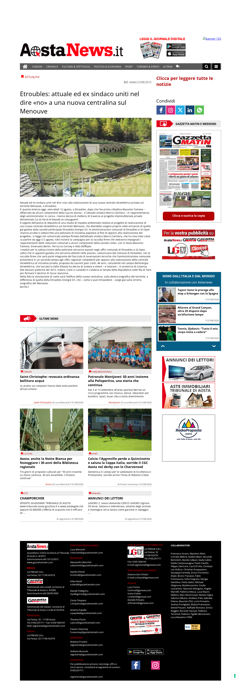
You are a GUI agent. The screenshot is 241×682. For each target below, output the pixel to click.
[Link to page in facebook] (160, 110)
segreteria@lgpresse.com (147, 564)
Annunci (96, 493)
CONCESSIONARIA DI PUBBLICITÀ (145, 544)
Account (132, 583)
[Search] (206, 66)
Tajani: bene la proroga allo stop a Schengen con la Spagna (198, 291)
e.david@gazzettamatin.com (85, 584)
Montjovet (114, 402)
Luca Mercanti (62, 402)
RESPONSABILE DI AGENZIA (142, 570)
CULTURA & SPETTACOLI (76, 66)
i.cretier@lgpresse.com (139, 596)
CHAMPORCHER (32, 498)
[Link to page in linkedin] (189, 110)
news (133, 82)
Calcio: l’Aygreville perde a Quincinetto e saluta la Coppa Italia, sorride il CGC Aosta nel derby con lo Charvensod (119, 462)
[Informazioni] (178, 66)
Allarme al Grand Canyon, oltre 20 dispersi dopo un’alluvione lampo (195, 311)
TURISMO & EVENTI (148, 66)
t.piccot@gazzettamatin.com (85, 622)
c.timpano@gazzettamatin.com (86, 603)
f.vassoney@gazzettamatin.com (87, 632)
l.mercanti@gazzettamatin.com (86, 552)
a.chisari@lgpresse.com (146, 577)
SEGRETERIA (76, 637)
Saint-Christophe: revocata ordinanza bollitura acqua (49, 378)
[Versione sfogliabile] (151, 48)
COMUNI (37, 66)
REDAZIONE (33, 615)
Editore (31, 567)
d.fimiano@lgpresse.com (140, 603)
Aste (25, 493)
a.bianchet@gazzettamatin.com (86, 565)
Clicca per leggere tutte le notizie (184, 81)
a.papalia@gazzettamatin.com (86, 613)
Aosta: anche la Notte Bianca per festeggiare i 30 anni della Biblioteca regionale (49, 462)
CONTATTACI (77, 659)
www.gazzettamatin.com (40, 562)
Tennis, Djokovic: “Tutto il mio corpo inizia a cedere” (198, 330)
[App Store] (176, 54)
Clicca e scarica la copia (188, 216)
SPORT (129, 66)
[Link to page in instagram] (170, 110)
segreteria (64, 518)
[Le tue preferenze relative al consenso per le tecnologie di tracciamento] (234, 675)
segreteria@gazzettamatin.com (48, 625)
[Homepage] (25, 66)
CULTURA (27, 453)
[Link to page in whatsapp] (199, 110)
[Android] (176, 46)
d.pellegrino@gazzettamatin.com (87, 594)
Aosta (49, 484)
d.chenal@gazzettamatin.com (85, 574)
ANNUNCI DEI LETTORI (105, 498)
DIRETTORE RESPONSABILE (84, 545)
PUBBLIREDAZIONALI (101, 371)
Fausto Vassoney (129, 484)
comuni (27, 371)
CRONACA (52, 66)
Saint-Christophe (43, 402)
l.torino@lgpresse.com (139, 590)
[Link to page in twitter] (180, 110)
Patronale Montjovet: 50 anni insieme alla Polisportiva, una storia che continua (118, 380)
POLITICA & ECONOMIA (107, 66)
